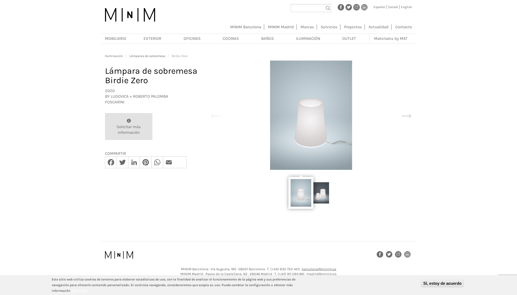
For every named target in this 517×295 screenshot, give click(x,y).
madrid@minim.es (321, 274)
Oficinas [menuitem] (192, 38)
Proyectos (353, 26)
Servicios (329, 26)
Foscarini (114, 102)
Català (393, 7)
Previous (215, 115)
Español (379, 7)
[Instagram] (356, 7)
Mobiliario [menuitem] (115, 38)
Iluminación (114, 56)
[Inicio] (130, 15)
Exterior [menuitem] (152, 38)
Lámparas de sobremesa (147, 56)
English (406, 7)
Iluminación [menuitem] (308, 38)
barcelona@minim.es (319, 269)
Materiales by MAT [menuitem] (391, 38)
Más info (79, 290)
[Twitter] (348, 7)
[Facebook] (341, 7)
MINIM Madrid (281, 26)
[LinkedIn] (364, 7)
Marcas (307, 26)
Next (406, 115)
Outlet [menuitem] (349, 38)
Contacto (403, 26)
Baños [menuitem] (267, 38)
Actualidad (379, 26)
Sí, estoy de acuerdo (442, 283)
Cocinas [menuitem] (231, 38)
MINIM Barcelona (245, 26)
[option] (311, 115)
